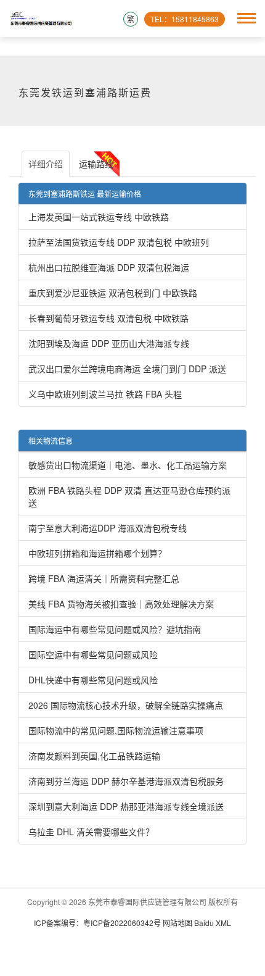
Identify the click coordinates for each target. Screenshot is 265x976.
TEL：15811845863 (184, 19)
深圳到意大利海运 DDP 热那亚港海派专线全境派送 (126, 806)
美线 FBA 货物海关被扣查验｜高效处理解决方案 (121, 604)
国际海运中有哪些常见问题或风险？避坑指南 (114, 629)
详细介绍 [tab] (45, 163)
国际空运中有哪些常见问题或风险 (93, 654)
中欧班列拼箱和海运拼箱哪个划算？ (97, 553)
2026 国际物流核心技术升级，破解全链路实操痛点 (125, 705)
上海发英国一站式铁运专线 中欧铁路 (98, 217)
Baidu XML (212, 922)
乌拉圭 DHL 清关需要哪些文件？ (91, 831)
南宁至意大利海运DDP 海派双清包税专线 (107, 528)
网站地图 (177, 922)
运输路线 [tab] (96, 163)
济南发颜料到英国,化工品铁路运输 (94, 755)
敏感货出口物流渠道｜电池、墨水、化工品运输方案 (127, 465)
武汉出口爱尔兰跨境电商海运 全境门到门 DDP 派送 (127, 368)
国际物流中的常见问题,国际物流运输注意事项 (115, 730)
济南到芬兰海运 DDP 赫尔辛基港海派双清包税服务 (126, 781)
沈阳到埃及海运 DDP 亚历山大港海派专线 (108, 343)
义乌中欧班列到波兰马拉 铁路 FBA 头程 (105, 394)
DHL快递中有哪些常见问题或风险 (93, 680)
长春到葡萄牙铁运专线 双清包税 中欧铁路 (108, 318)
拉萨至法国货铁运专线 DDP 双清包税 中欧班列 (118, 242)
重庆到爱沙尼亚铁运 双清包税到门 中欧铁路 (112, 292)
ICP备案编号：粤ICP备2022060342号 (98, 922)
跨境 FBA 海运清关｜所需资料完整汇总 (103, 578)
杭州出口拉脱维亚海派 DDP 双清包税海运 (108, 267)
